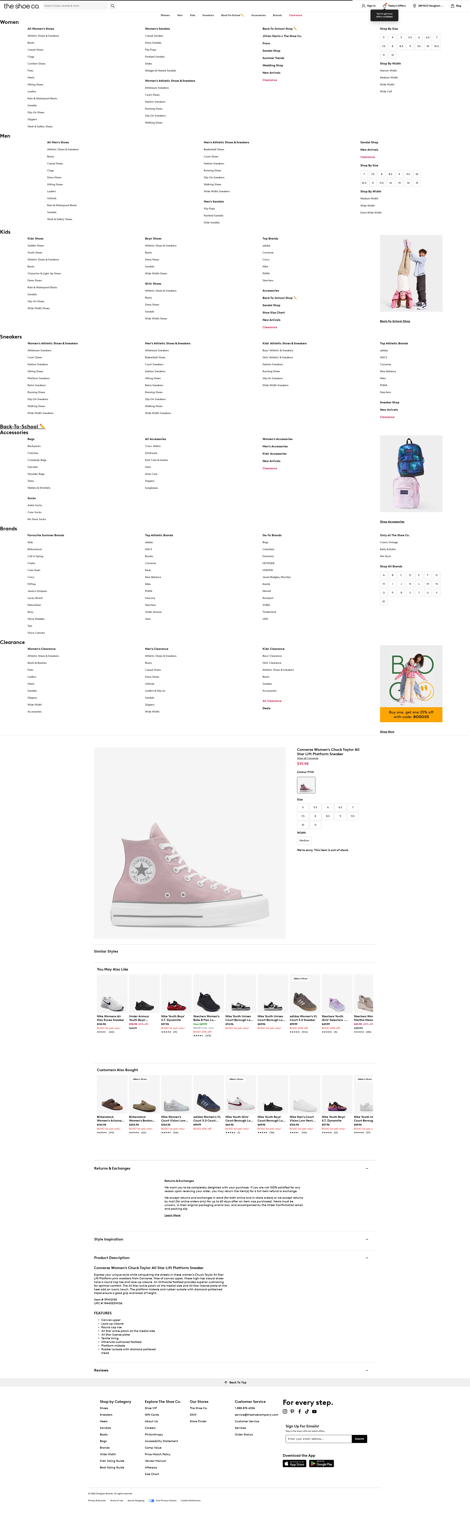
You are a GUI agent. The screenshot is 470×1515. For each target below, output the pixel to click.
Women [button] (165, 15)
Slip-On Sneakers (155, 115)
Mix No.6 (385, 556)
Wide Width (387, 84)
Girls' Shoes (153, 283)
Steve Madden (36, 619)
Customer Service (247, 1421)
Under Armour (153, 612)
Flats (30, 70)
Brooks (149, 556)
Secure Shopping (136, 1500)
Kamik (266, 584)
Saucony (150, 598)
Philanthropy (154, 1434)
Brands (105, 1447)
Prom (266, 43)
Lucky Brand (35, 598)
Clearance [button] (295, 15)
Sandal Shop (271, 50)
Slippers (32, 119)
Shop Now (387, 731)
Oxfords (51, 198)
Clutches (33, 453)
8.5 (401, 46)
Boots (31, 42)
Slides (148, 63)
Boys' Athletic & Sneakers (278, 350)
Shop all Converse (307, 758)
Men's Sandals (214, 201)
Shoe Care (151, 474)
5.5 (410, 37)
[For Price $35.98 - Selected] (306, 785)
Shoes (104, 1408)
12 (392, 55)
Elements (268, 556)
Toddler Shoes (36, 245)
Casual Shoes (35, 49)
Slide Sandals (212, 222)
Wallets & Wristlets (39, 487)
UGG (265, 619)
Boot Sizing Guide (112, 1467)
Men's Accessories (275, 446)
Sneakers (106, 1414)
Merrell (267, 591)
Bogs (265, 542)
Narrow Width (388, 70)
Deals (266, 708)
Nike (265, 266)
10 (427, 46)
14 (408, 183)
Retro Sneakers (37, 385)
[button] (123, 979)
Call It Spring (35, 556)
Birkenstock (35, 549)
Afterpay (151, 1467)
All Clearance (272, 701)
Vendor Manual (155, 1461)
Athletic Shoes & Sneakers (43, 35)
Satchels (33, 467)
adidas (266, 245)
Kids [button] (192, 15)
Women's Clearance (42, 649)
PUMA (266, 273)
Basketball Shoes (214, 149)
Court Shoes (152, 94)
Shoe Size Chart (274, 312)
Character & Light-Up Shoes (44, 273)
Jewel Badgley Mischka (277, 577)
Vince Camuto (36, 632)
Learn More (172, 1215)
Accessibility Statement (161, 1441)
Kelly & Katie (388, 549)
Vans (148, 619)
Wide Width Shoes (39, 308)
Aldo (30, 542)
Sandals (32, 105)
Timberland (269, 612)
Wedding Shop (273, 65)
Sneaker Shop (389, 402)
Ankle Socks (35, 505)
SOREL (266, 605)
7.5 (383, 46)
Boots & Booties (37, 662)
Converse (268, 252)
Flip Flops (150, 49)
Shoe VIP (151, 1408)
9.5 (419, 46)
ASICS (383, 357)
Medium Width (389, 77)
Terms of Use (116, 1500)
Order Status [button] (244, 1434)
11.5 (382, 183)
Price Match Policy (158, 1454)
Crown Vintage (389, 542)
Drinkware (151, 453)
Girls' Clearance (272, 662)
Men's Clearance (156, 649)
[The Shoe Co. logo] (21, 5)
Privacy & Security (97, 1500)
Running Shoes (153, 108)
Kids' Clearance (274, 649)
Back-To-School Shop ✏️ (280, 28)
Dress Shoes (54, 177)
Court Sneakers (154, 364)
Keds (148, 570)
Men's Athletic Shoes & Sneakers (226, 142)
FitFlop (32, 584)
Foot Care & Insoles (156, 460)
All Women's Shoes (41, 28)
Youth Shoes (35, 252)
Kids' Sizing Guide (112, 1461)
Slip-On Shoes (36, 112)
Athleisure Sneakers (157, 87)
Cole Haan (34, 570)
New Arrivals (271, 72)
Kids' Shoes (35, 238)
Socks (32, 498)
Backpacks (34, 446)
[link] (111, 1022)
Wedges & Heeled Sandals (160, 70)
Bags (31, 439)
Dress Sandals (153, 42)
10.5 (436, 46)
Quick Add (112, 1042)
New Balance (388, 371)
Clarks (31, 563)
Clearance (270, 80)
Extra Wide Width (371, 212)
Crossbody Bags (37, 460)
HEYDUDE (269, 563)
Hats (148, 467)
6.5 (428, 37)
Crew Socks (34, 512)
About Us (151, 1421)
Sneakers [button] (208, 15)
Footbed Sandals (154, 56)
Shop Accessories (392, 521)
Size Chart (152, 1474)
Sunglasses (151, 487)
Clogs (31, 56)
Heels (31, 77)
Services (240, 1428)
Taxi (30, 625)
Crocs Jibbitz (153, 446)
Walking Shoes (153, 122)
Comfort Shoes (36, 63)
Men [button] (180, 15)
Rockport (268, 598)
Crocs (266, 259)
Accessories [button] (258, 15)
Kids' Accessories (274, 453)
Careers (150, 1428)
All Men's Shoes (58, 142)
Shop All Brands (391, 566)
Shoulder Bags (36, 474)
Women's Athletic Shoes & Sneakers (170, 80)
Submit (359, 1438)
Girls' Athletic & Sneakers (278, 357)
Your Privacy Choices (166, 1500)
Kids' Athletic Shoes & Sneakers (285, 343)
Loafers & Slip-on (155, 690)
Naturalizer (34, 605)
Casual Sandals (154, 35)
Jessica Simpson (37, 591)
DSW (193, 1414)
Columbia (268, 549)
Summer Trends (273, 58)
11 (384, 55)
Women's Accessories (277, 439)
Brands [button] (277, 15)
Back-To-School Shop (395, 321)
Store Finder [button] (198, 1421)
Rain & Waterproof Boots (42, 98)
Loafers (32, 91)
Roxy (30, 612)
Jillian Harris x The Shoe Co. (282, 36)
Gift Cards (152, 1414)
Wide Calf (386, 91)
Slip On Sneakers (273, 378)
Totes (31, 481)
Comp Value (153, 1447)
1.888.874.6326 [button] (245, 1408)
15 (417, 183)
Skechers (268, 280)
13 (399, 183)
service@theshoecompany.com (256, 1414)
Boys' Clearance (272, 656)
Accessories (271, 290)
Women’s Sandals (157, 28)
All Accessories (155, 439)
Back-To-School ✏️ (232, 15)
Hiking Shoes (35, 84)
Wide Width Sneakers (217, 191)
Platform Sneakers (39, 378)
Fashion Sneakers (155, 101)
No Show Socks (37, 519)
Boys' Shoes (153, 238)
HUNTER (268, 570)
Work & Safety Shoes (40, 126)
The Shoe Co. (199, 1408)
